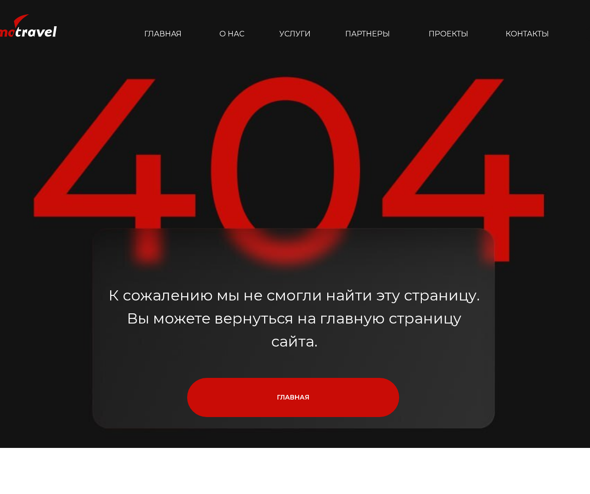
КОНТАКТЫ (527, 33)
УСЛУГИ (295, 33)
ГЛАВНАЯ (163, 33)
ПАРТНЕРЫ (367, 33)
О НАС (231, 33)
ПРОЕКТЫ (448, 33)
